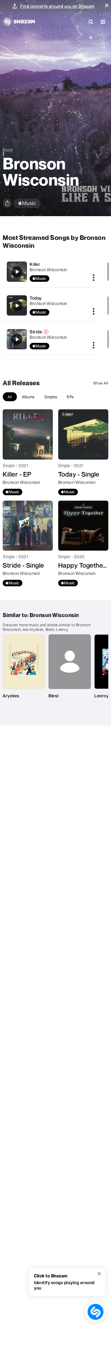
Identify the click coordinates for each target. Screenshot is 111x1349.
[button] (106, 5)
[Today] (50, 305)
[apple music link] (27, 203)
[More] (93, 278)
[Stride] (50, 339)
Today (36, 298)
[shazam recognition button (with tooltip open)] (95, 1312)
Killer (35, 264)
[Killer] (50, 271)
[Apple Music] (12, 492)
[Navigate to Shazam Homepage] (19, 21)
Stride (36, 331)
